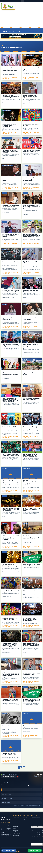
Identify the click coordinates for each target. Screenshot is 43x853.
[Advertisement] (21, 19)
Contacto (11, 31)
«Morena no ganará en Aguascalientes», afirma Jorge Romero (10, 482)
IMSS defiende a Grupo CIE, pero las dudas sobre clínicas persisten (10, 235)
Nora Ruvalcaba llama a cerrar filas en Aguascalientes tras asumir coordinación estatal (10, 69)
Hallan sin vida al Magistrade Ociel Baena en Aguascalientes (10, 700)
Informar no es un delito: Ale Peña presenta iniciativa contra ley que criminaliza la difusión (31, 235)
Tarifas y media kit (34, 819)
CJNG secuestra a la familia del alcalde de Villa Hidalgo (31, 399)
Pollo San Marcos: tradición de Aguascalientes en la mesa (31, 68)
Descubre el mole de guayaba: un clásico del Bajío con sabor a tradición (31, 509)
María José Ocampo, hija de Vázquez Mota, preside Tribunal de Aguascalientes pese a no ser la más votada (31, 207)
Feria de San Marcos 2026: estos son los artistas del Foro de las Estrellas (31, 124)
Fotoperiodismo (26, 826)
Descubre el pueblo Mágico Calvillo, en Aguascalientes (9, 754)
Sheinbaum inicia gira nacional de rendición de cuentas (10, 206)
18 (34, 834)
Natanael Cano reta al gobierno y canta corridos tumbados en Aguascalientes (31, 318)
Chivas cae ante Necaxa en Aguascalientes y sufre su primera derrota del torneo (30, 455)
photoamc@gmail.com (6, 834)
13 (39, 832)
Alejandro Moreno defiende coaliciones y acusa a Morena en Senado (10, 179)
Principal (25, 817)
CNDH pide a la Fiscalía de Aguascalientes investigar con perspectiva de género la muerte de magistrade (31, 645)
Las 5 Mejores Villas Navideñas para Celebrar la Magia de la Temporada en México (10, 618)
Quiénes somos (16, 817)
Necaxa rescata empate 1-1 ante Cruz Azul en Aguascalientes (31, 151)
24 (32, 836)
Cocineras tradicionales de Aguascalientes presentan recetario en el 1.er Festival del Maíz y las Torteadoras (10, 400)
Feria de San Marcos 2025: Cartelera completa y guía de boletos (9, 428)
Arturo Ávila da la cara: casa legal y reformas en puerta (30, 291)
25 (34, 836)
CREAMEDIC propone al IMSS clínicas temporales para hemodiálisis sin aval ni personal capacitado (31, 263)
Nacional (25, 821)
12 (37, 832)
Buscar (32, 841)
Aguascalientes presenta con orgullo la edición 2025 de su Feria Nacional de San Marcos (10, 373)
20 (39, 834)
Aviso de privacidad (16, 833)
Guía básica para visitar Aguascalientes (29, 726)
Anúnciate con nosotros (35, 817)
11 (34, 832)
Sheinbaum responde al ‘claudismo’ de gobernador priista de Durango (30, 179)
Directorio (15, 821)
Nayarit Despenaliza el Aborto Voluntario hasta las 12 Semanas (10, 455)
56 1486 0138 (8, 835)
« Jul (39, 840)
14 (42, 832)
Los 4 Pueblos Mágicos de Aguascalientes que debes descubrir (30, 373)
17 (32, 834)
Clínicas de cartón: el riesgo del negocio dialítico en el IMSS (10, 291)
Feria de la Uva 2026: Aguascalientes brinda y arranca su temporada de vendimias (11, 96)
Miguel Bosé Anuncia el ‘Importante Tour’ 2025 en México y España (30, 482)
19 (37, 834)
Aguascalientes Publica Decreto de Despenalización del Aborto (31, 565)
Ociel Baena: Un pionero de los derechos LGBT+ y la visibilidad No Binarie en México (31, 673)
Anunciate (18, 31)
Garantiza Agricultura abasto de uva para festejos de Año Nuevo (10, 591)
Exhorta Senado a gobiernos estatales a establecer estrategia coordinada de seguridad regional (30, 618)
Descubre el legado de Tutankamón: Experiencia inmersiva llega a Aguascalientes (11, 565)
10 (32, 832)
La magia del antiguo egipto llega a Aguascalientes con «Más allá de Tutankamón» (11, 509)
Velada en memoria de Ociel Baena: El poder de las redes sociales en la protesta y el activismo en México (9, 645)
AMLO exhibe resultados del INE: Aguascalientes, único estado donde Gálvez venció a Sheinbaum (10, 537)
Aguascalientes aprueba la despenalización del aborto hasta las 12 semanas (30, 592)
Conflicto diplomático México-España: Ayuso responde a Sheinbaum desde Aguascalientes (10, 124)
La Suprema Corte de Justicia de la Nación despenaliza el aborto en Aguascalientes (31, 700)
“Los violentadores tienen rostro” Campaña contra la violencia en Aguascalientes (9, 727)
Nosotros (15, 819)
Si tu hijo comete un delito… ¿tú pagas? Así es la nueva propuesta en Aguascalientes (10, 263)
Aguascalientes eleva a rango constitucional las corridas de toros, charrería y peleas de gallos (31, 346)
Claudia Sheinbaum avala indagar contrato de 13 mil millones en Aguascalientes (30, 96)
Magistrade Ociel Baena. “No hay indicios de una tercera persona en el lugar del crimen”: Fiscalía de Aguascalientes (11, 673)
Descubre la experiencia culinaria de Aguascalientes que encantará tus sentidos (31, 537)
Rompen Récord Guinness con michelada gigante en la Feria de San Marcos (10, 345)
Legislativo (5, 31)
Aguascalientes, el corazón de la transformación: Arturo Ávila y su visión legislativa (31, 428)
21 (42, 834)
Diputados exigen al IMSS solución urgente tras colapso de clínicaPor (10, 151)
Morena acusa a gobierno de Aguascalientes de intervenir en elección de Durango (10, 318)
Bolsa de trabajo (34, 821)
